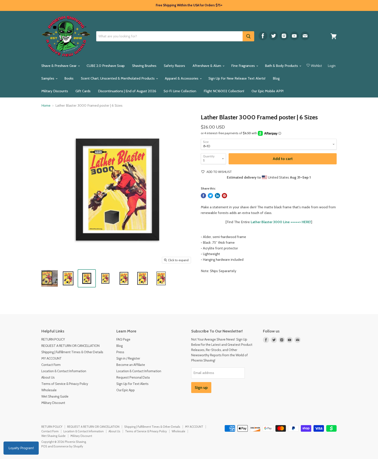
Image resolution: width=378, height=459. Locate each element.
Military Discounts (54, 91)
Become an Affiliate (130, 365)
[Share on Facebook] (203, 195)
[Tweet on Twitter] (210, 195)
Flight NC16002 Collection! (224, 91)
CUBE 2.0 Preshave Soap (106, 66)
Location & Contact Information (63, 371)
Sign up (201, 387)
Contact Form (51, 365)
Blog (276, 78)
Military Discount (53, 403)
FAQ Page (123, 339)
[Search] (248, 36)
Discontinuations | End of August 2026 (127, 91)
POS (44, 446)
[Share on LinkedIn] (217, 195)
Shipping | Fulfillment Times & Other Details (72, 352)
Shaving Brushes (144, 66)
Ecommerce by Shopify (68, 446)
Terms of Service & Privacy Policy (64, 384)
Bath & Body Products (282, 66)
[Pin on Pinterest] (224, 195)
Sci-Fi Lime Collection (180, 91)
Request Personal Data (133, 377)
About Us (48, 377)
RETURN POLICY (53, 339)
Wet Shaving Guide (54, 396)
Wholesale (49, 390)
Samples (48, 78)
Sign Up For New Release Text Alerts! (236, 78)
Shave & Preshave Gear (59, 66)
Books (69, 78)
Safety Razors (174, 66)
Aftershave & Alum (207, 66)
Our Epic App (125, 390)
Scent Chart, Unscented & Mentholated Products (118, 78)
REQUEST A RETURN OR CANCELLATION (70, 346)
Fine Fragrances (243, 66)
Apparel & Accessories (182, 78)
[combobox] (169, 36)
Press (120, 352)
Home (46, 106)
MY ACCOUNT (51, 358)
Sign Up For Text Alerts (132, 384)
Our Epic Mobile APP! (268, 91)
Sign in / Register (128, 358)
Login (332, 66)
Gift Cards (83, 91)
